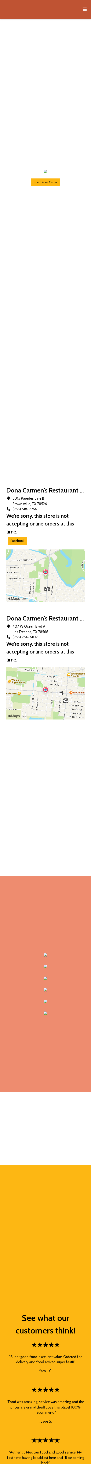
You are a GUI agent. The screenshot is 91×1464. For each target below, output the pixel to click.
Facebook (17, 541)
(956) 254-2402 (25, 637)
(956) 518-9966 (24, 509)
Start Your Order (45, 182)
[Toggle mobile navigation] (84, 9)
